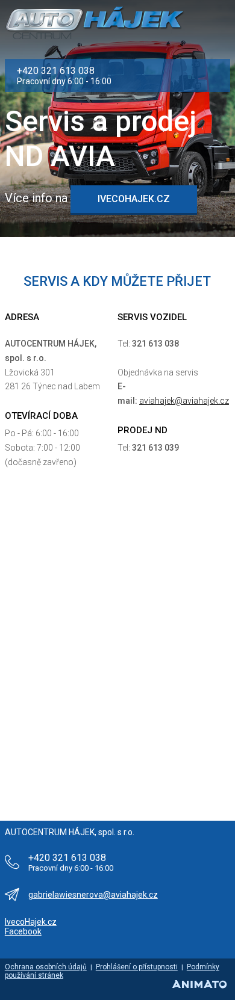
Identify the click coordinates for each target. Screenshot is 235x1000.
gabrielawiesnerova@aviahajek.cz (93, 895)
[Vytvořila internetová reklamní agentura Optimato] (199, 984)
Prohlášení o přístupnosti (137, 967)
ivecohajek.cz (134, 199)
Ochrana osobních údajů (46, 967)
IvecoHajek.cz (31, 922)
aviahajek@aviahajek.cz (184, 401)
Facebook (23, 931)
